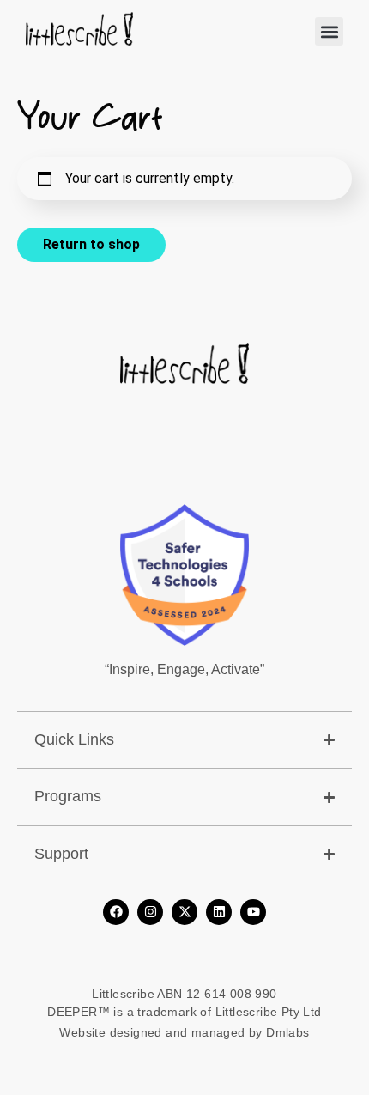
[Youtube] (253, 912)
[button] (329, 31)
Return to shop (91, 244)
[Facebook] (116, 912)
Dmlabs (287, 1032)
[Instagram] (150, 912)
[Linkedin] (219, 912)
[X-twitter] (184, 912)
